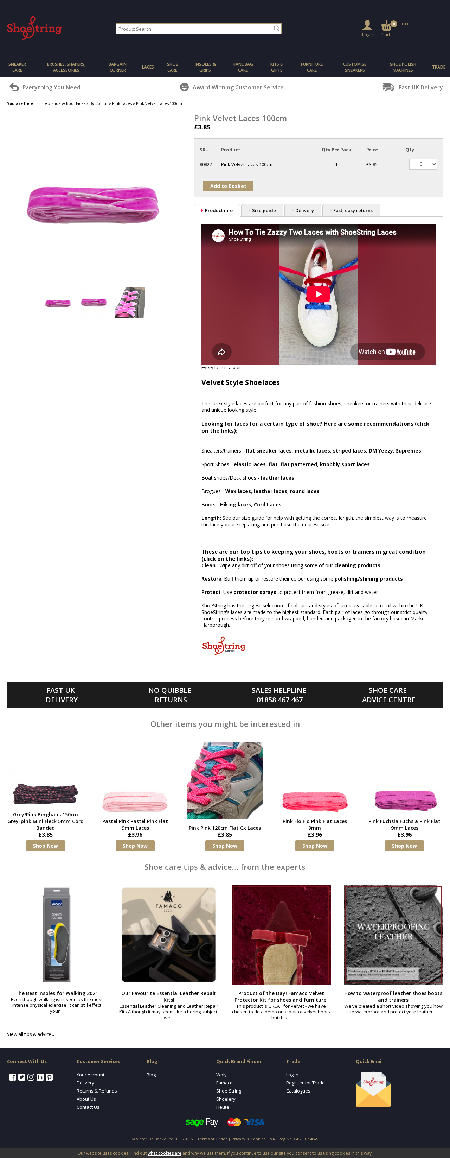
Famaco (224, 1083)
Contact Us (88, 1107)
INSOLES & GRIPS (205, 67)
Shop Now (45, 845)
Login (367, 34)
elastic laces (250, 464)
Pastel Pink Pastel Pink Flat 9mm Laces (135, 824)
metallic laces (312, 450)
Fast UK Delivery (62, 694)
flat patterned (299, 464)
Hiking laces (235, 504)
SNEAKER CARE (17, 67)
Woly (221, 1074)
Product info (219, 210)
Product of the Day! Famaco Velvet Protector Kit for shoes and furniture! (281, 996)
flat (273, 464)
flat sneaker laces (269, 450)
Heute (222, 1107)
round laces (305, 491)
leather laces (277, 477)
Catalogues (298, 1091)
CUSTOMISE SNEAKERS (354, 67)
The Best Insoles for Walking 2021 (56, 993)
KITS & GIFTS (276, 67)
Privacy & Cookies (248, 1138)
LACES (148, 67)
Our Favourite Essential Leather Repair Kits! (168, 996)
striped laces (349, 450)
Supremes (408, 450)
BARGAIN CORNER (118, 67)
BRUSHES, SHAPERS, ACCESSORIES (66, 67)
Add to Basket (228, 186)
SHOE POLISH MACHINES (403, 67)
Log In (292, 1074)
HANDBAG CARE (243, 67)
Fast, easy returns (353, 210)
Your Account (90, 1074)
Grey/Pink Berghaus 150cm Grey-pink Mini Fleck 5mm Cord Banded (45, 821)
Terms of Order (212, 1138)
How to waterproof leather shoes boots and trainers (393, 996)
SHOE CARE (172, 67)
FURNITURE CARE (312, 67)
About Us (86, 1099)
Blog (151, 1074)
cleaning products (357, 565)
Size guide (264, 210)
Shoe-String (228, 1091)
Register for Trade (305, 1083)
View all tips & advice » (30, 1034)
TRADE (438, 67)
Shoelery (226, 1099)
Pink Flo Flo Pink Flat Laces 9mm (315, 824)
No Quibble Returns (170, 694)
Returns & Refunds (97, 1091)
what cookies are (164, 1153)
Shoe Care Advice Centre (389, 694)
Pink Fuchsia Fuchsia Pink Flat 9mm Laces (404, 824)
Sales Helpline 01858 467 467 (280, 694)
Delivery (304, 210)
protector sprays (254, 592)
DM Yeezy (381, 450)
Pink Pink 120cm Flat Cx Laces (225, 827)
